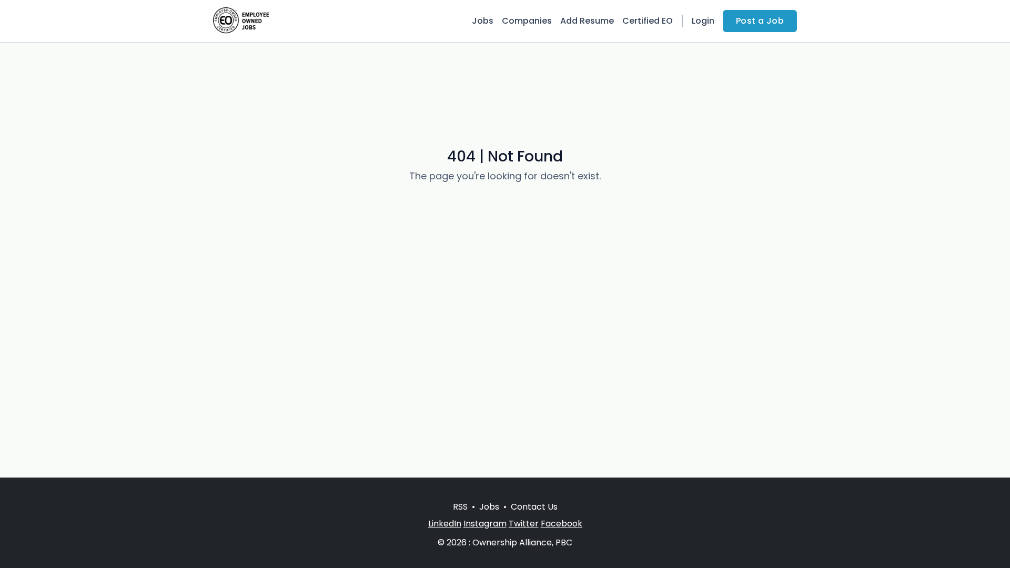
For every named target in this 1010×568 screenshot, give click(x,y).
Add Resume (587, 21)
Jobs (482, 21)
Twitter (524, 524)
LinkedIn (444, 524)
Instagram (485, 524)
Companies (527, 21)
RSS (460, 507)
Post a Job (760, 21)
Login (703, 21)
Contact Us (534, 507)
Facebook (561, 524)
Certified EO (647, 21)
